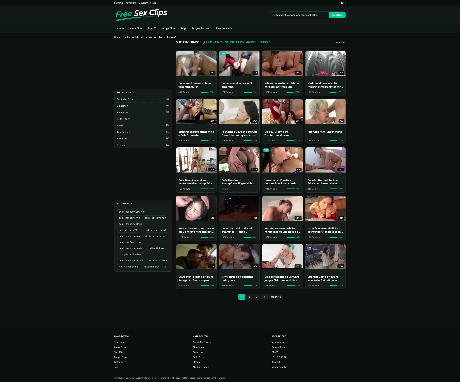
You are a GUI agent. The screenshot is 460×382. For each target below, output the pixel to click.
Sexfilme (118, 2)
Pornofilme (130, 2)
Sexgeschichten (201, 28)
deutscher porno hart (155, 217)
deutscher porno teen (156, 236)
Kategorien (120, 362)
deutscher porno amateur (132, 211)
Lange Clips (168, 28)
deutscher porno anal (129, 236)
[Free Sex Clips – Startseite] (141, 14)
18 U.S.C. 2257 (279, 357)
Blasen (120, 125)
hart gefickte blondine (130, 254)
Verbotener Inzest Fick (154, 266)
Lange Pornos (121, 357)
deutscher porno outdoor (131, 248)
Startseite (119, 342)
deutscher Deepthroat (130, 242)
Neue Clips (136, 28)
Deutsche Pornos (147, 2)
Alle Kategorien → (202, 367)
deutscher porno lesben (131, 260)
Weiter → (276, 296)
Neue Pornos (121, 347)
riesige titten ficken (157, 260)
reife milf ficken (156, 248)
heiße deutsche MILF (129, 230)
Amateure (122, 112)
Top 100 (152, 28)
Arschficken (123, 145)
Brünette (121, 138)
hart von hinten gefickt (156, 230)
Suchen (337, 15)
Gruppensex (123, 132)
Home (120, 28)
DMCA (275, 352)
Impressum (278, 342)
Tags (183, 28)
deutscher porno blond (130, 223)
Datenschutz (278, 347)
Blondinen (122, 105)
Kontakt (276, 362)
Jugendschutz (279, 367)
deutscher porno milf (129, 217)
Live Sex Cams (224, 28)
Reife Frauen (123, 118)
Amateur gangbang (128, 266)
